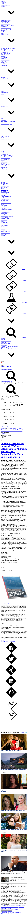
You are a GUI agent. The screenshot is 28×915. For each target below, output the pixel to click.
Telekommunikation (5, 233)
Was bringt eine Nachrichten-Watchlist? (9, 346)
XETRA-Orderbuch (5, 136)
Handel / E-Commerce (6, 203)
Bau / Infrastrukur (5, 184)
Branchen (3, 77)
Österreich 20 (4, 62)
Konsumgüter (4, 213)
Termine (2, 33)
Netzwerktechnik (4, 225)
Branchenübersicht (5, 78)
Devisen (24, 313)
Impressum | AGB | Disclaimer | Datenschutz (11, 912)
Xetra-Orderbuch (11, 905)
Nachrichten (3, 2)
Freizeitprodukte (4, 197)
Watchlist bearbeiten (5, 343)
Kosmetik (3, 214)
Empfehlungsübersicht (6, 28)
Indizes (2, 47)
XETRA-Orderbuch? (5, 139)
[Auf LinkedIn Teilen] (11, 686)
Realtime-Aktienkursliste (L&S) (8, 121)
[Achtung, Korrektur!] (14, 602)
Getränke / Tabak (4, 200)
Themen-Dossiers (5, 34)
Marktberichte (4, 26)
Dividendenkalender (5, 122)
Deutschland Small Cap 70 (7, 50)
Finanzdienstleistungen (6, 196)
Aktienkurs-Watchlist (5, 342)
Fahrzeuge (3, 195)
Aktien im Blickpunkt (5, 20)
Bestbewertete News (5, 22)
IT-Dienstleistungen (5, 212)
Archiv (2, 94)
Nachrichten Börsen (5, 907)
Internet (2, 210)
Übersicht (3, 137)
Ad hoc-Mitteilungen (5, 21)
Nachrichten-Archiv (8, 908)
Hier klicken (3, 640)
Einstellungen (4, 345)
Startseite (3, 1)
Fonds (23, 269)
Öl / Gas (2, 226)
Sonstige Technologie (5, 231)
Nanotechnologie (4, 222)
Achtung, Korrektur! (5, 603)
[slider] (3, 438)
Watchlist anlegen (5, 347)
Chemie (2, 188)
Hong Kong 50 (4, 65)
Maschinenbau (4, 220)
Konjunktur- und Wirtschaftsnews (8, 25)
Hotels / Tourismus (5, 207)
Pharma (2, 227)
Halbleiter (3, 201)
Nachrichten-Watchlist (6, 341)
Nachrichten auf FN (5, 5)
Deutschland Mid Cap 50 (6, 52)
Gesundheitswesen (5, 199)
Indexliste (3, 152)
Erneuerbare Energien (5, 194)
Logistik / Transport (5, 217)
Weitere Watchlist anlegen (6, 339)
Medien (2, 91)
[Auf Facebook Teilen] (11, 652)
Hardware (3, 204)
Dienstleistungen (4, 190)
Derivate (24, 291)
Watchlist (24, 337)
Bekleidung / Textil (5, 186)
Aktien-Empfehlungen (15, 907)
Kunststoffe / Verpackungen (7, 216)
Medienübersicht (4, 92)
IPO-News (3, 31)
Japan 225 (3, 63)
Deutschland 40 (4, 49)
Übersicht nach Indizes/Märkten (8, 48)
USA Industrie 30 (5, 54)
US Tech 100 (4, 57)
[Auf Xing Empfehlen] (11, 675)
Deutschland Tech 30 (5, 53)
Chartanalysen (4, 30)
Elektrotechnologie (5, 192)
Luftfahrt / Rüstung (5, 218)
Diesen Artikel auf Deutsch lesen (8, 641)
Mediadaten (15, 909)
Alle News (3, 6)
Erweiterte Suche (4, 106)
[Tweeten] (11, 663)
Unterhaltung (4, 234)
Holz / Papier (4, 205)
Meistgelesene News (5, 24)
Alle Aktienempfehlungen (6, 29)
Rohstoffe (3, 229)
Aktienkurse (3, 118)
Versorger (3, 235)
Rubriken (3, 18)
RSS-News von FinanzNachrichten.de (9, 913)
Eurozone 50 (3, 58)
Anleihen (24, 280)
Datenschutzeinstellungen (6, 909)
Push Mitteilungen (5, 432)
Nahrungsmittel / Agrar (6, 223)
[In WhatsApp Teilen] (11, 697)
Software (3, 230)
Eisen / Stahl (3, 191)
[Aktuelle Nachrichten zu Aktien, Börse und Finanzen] (6, 369)
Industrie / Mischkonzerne (6, 209)
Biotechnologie (4, 187)
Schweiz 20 (3, 61)
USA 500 (3, 56)
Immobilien (3, 208)
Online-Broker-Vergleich (6, 124)
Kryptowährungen (5, 314)
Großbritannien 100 (5, 60)
